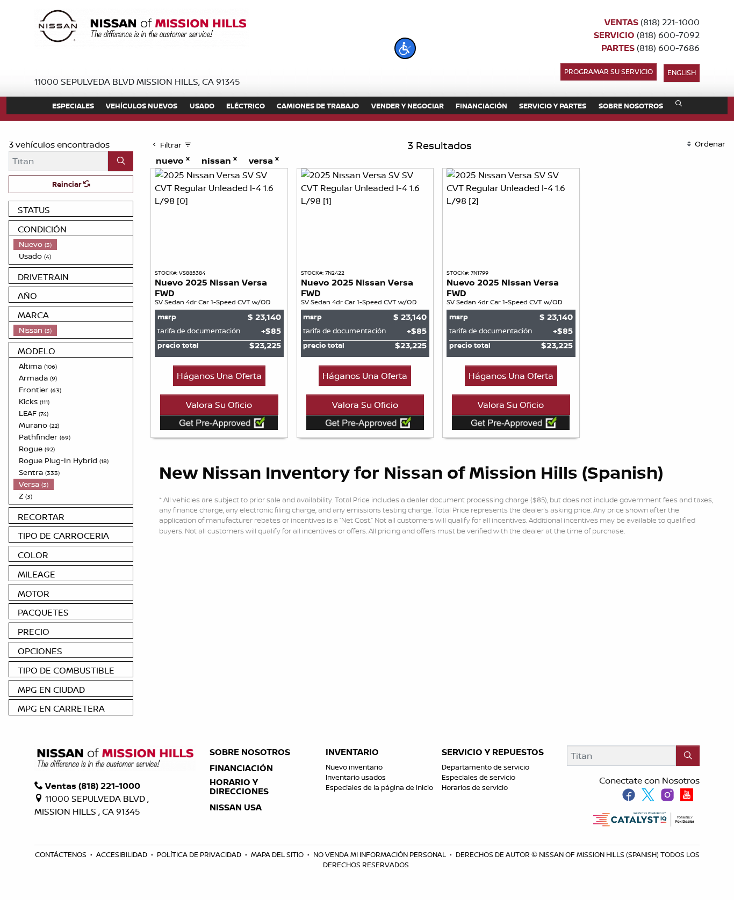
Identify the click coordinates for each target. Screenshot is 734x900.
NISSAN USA (236, 808)
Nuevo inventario (354, 767)
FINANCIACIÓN (241, 768)
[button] (405, 48)
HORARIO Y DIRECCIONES (239, 787)
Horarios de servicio (475, 787)
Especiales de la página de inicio (379, 787)
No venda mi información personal (380, 854)
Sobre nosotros (250, 752)
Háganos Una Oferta (219, 376)
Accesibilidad (122, 854)
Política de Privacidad (200, 854)
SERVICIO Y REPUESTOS (493, 752)
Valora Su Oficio (219, 405)
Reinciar (67, 184)
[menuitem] (73, 244)
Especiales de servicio (478, 777)
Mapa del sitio (278, 854)
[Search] (120, 161)
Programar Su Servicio (608, 71)
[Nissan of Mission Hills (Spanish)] (141, 28)
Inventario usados (356, 777)
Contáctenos (61, 854)
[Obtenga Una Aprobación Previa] (219, 422)
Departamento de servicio (485, 767)
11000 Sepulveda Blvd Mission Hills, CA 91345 (137, 81)
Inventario (352, 752)
